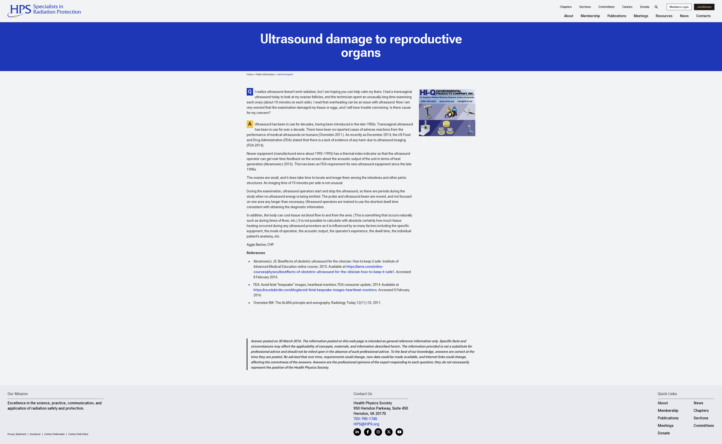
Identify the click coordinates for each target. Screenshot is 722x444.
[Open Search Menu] (656, 7)
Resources (664, 16)
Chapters (566, 7)
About (568, 16)
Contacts (703, 16)
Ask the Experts (285, 74)
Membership (590, 16)
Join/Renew (704, 6)
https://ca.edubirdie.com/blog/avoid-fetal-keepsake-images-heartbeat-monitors (315, 290)
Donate (644, 7)
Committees (606, 7)
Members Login (679, 6)
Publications (616, 16)
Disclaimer (35, 434)
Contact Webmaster (54, 434)
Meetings (641, 16)
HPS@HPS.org (366, 424)
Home (250, 74)
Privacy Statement (17, 434)
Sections (585, 7)
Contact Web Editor (78, 434)
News (684, 16)
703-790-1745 (365, 419)
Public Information (265, 74)
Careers (627, 7)
